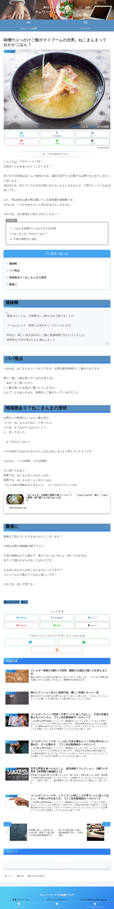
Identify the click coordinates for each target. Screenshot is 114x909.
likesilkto (76, 126)
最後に (13, 284)
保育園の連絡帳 (12, 602)
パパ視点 (14, 270)
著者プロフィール (20, 899)
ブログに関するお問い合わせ (93, 899)
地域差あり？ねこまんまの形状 (27, 277)
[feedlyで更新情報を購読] (83, 642)
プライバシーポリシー (57, 899)
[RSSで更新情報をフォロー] (57, 650)
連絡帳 (13, 263)
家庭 (25, 602)
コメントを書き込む (57, 865)
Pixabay (92, 126)
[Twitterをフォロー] (30, 642)
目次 (54, 253)
